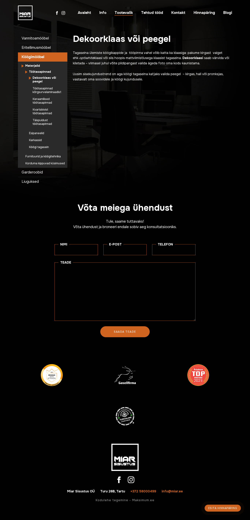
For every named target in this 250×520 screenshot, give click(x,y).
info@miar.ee (172, 491)
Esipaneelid (36, 133)
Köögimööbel (33, 57)
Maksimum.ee (143, 500)
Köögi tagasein (39, 147)
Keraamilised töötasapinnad (42, 101)
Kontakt (178, 12)
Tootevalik (124, 12)
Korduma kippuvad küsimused (45, 163)
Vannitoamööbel (35, 38)
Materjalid (32, 66)
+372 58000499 (143, 491)
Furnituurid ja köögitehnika (43, 156)
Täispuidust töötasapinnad (42, 122)
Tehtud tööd (152, 12)
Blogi (227, 12)
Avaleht (84, 12)
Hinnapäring (204, 12)
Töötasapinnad (40, 72)
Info (102, 12)
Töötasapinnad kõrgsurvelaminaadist (47, 90)
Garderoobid (32, 172)
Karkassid (35, 140)
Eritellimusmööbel (36, 47)
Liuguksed (30, 181)
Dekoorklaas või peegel (44, 79)
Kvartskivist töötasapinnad (42, 111)
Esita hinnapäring (222, 508)
